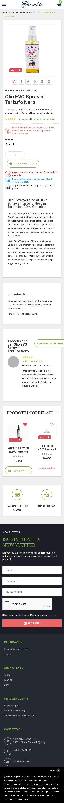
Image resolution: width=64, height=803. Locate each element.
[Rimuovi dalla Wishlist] (25, 425)
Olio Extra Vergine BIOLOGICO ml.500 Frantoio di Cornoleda (47, 447)
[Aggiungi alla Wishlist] (14, 82)
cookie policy (51, 788)
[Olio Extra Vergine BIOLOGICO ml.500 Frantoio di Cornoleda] (47, 431)
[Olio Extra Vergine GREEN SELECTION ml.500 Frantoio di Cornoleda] (18, 432)
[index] (32, 4)
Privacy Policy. (29, 615)
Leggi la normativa (46, 615)
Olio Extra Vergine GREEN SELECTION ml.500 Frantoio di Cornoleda (18, 450)
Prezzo (9, 139)
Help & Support (12, 705)
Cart (6, 685)
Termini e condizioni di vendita (19, 715)
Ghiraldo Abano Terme (15, 649)
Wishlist (8, 680)
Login (7, 675)
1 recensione (24, 119)
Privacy (8, 654)
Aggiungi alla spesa (26, 163)
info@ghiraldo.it (21, 761)
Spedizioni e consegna (15, 710)
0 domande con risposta (42, 119)
